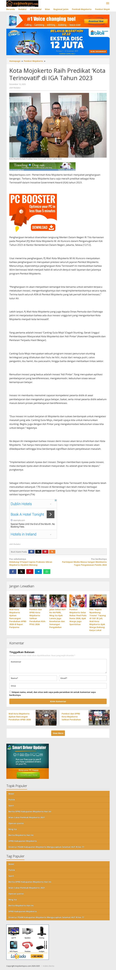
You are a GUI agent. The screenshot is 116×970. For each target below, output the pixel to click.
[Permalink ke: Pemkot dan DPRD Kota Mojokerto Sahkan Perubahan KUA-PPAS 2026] (38, 600)
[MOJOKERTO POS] (22, 3)
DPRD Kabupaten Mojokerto (22, 841)
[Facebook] (31, 552)
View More (58, 733)
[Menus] (108, 3)
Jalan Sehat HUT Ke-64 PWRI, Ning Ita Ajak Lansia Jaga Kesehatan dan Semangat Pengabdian (57, 618)
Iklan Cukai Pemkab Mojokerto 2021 (26, 817)
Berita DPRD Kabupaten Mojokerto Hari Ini (29, 811)
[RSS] (52, 552)
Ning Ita (12, 829)
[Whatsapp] (46, 571)
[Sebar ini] (12, 571)
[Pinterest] (45, 552)
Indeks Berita (48, 966)
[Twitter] (38, 552)
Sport (11, 805)
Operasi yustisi (16, 823)
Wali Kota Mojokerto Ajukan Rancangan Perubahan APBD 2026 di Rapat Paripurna (17, 618)
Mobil (11, 793)
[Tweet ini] (21, 571)
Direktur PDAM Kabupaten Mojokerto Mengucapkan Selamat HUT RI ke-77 (46, 847)
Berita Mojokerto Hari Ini (21, 835)
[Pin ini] (29, 571)
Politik (11, 799)
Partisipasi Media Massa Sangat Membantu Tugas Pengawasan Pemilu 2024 (84, 562)
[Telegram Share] (38, 571)
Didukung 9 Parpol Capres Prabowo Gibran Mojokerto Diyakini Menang (30, 562)
